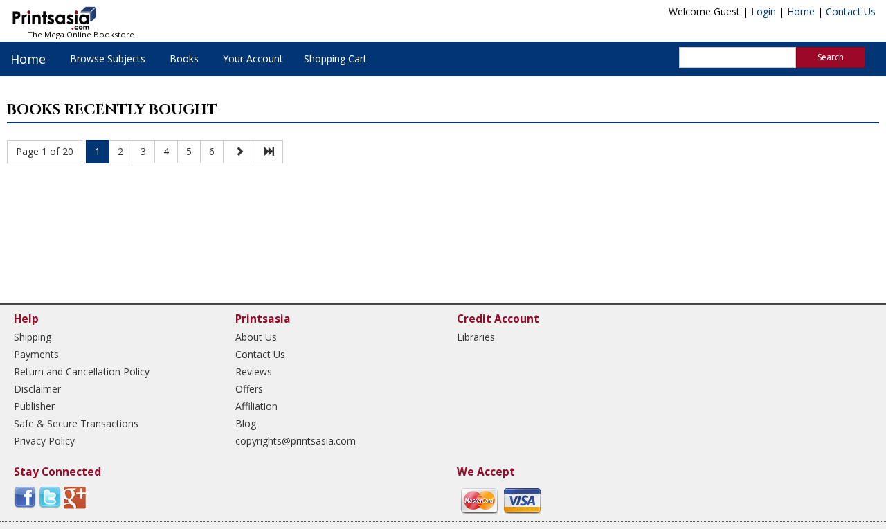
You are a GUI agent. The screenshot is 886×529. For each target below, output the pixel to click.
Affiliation (256, 406)
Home (801, 11)
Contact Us (851, 11)
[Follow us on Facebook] (25, 496)
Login (763, 11)
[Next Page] (238, 151)
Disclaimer (37, 388)
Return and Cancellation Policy (82, 371)
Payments (36, 354)
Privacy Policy (44, 440)
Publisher (34, 406)
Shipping (32, 336)
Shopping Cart (335, 58)
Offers (249, 388)
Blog (245, 423)
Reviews (253, 371)
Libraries (476, 336)
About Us (256, 336)
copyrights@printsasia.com (295, 440)
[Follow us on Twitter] (50, 496)
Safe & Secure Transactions (76, 423)
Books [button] (184, 58)
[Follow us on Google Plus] (75, 496)
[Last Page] (268, 151)
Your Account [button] (253, 58)
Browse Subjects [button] (107, 58)
